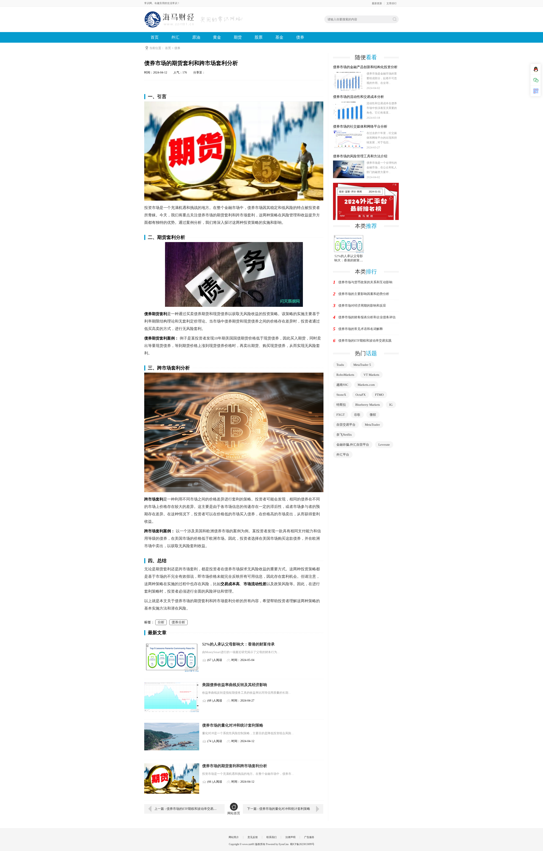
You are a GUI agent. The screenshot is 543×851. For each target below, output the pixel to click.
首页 (155, 37)
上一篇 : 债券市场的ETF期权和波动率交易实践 (186, 808)
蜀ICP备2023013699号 (302, 844)
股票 (259, 37)
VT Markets (371, 374)
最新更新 (377, 3)
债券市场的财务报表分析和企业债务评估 (367, 317)
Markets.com (366, 384)
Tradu (340, 364)
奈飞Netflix (344, 434)
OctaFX (360, 394)
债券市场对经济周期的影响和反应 (362, 305)
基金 (279, 37)
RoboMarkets (345, 374)
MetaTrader (372, 424)
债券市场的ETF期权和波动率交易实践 (365, 340)
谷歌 (357, 414)
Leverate (384, 444)
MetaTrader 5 (362, 364)
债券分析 (178, 622)
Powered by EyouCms (277, 844)
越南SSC (342, 384)
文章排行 (391, 3)
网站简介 (234, 837)
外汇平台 (342, 454)
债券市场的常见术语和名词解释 (360, 329)
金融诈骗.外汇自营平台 (352, 444)
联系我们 (271, 837)
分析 (161, 622)
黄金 (217, 37)
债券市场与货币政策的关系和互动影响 (365, 282)
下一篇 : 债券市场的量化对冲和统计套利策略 (278, 808)
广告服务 (309, 837)
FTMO (379, 394)
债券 (300, 37)
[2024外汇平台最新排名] (366, 201)
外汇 (175, 37)
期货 (238, 37)
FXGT (340, 414)
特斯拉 (341, 404)
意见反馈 (253, 837)
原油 (196, 37)
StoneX (341, 394)
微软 (373, 414)
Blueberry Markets (367, 404)
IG (391, 404)
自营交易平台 (345, 424)
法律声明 (290, 837)
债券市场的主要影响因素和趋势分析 (363, 294)
